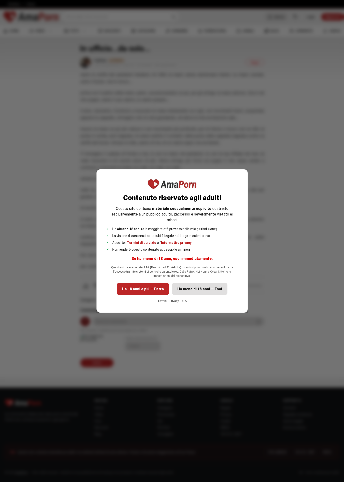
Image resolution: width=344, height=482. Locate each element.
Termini (162, 301)
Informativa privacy (176, 243)
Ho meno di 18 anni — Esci (199, 289)
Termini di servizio (141, 243)
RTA (184, 301)
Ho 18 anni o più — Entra (143, 289)
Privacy (174, 301)
